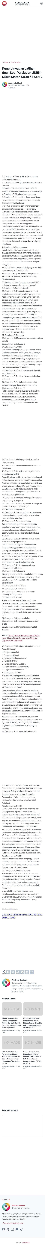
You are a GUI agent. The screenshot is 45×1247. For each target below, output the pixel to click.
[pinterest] (27, 972)
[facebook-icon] (3, 1229)
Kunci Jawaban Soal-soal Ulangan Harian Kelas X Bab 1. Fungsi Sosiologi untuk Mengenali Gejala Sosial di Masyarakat (20, 638)
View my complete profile (13, 1223)
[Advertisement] (22, 34)
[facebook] (8, 972)
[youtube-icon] (17, 1229)
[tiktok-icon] (21, 1229)
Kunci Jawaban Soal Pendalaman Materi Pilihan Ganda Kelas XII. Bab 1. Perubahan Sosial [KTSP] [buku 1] (11, 1023)
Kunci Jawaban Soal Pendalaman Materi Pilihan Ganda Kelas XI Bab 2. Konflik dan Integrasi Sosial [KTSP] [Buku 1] (32, 1057)
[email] (32, 972)
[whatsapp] (18, 972)
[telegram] (22, 972)
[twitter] (13, 972)
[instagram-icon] (12, 1229)
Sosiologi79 (22, 2)
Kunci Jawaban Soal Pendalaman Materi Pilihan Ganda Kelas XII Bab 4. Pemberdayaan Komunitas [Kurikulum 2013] (11, 1057)
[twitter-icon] (8, 1229)
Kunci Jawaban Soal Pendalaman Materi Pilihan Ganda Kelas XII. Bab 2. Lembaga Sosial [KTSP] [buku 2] (32, 1023)
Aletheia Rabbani (18, 1205)
